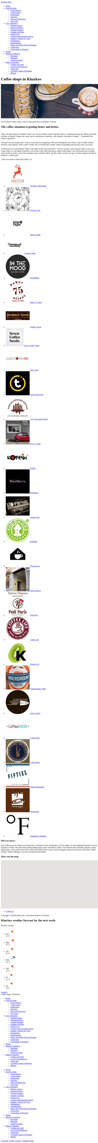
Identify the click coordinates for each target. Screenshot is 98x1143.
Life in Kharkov (12, 23)
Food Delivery (16, 10)
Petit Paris (34, 615)
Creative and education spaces (22, 36)
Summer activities (17, 32)
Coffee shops (15, 13)
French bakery (35, 591)
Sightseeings (15, 41)
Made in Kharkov (12, 62)
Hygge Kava (35, 566)
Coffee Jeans (35, 762)
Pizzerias (14, 17)
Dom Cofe (34, 370)
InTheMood (34, 278)
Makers (13, 73)
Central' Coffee (30, 253)
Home (8, 6)
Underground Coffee (38, 689)
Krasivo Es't (34, 664)
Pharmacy (14, 58)
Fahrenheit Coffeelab (38, 836)
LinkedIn (25, 1141)
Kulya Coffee (35, 713)
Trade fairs (15, 69)
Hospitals (14, 56)
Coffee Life (34, 640)
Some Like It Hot (36, 395)
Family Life (15, 34)
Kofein (32, 468)
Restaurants (15, 15)
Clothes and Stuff (17, 65)
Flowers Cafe (35, 210)
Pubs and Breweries (18, 19)
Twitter (11, 1141)
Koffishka (33, 542)
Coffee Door (35, 738)
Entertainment (16, 43)
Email (31, 1141)
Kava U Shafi (35, 444)
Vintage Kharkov (17, 30)
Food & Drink (11, 8)
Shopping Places (17, 28)
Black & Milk (35, 235)
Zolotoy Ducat (35, 327)
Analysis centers (17, 60)
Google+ (4, 992)
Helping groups (16, 26)
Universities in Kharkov (20, 49)
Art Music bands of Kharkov (21, 71)
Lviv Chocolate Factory (39, 419)
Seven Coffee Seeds (31, 346)
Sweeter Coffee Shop (38, 186)
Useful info (15, 47)
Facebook (4, 1141)
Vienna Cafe (35, 517)
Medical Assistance (13, 54)
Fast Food (14, 21)
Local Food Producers (19, 67)
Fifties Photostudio (37, 787)
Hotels (8, 52)
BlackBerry (34, 493)
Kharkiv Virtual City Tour (20, 39)
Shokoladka (34, 812)
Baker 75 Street (36, 302)
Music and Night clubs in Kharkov (24, 45)
